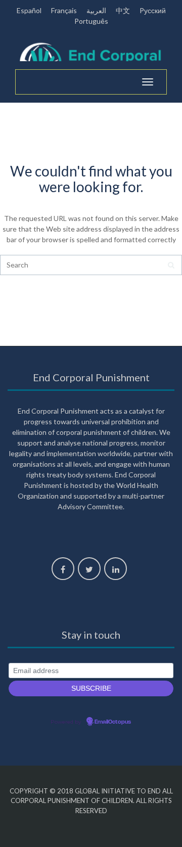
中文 (123, 10)
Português (91, 21)
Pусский (153, 10)
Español (29, 10)
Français (64, 10)
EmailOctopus (113, 722)
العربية (96, 10)
